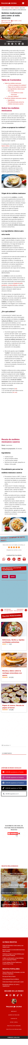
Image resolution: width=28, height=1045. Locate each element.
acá (16, 388)
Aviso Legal (14, 1022)
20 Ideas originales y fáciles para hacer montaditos (13, 885)
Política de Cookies (14, 1025)
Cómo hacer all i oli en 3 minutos (11, 893)
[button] (5, 44)
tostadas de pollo (18, 283)
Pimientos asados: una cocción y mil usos (13, 905)
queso (13, 576)
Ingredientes (11, 100)
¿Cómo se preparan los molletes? (17, 85)
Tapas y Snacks (15, 8)
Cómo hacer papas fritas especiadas (13, 873)
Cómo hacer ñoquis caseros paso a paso (13, 981)
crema (5, 576)
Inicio (3, 8)
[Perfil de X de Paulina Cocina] (21, 995)
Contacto (14, 1018)
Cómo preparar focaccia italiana (10, 979)
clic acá (15, 392)
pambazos (4, 285)
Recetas (7, 8)
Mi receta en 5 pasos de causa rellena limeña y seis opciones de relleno (13, 898)
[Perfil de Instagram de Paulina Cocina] (10, 995)
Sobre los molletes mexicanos (13, 83)
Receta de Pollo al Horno (8, 976)
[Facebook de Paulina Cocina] (14, 995)
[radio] (9, 547)
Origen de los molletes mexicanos (17, 87)
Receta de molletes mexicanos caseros (15, 98)
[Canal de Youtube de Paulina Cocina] (6, 995)
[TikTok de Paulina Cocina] (17, 995)
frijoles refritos (5, 146)
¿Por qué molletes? (13, 96)
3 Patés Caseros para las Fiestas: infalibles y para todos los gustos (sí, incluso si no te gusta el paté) (13, 878)
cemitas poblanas (13, 285)
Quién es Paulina (14, 1014)
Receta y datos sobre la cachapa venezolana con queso (12, 673)
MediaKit (14, 1011)
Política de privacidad (14, 1029)
